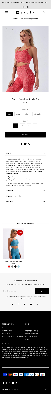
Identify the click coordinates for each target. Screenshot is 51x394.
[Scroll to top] (46, 389)
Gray (18, 114)
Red (9, 114)
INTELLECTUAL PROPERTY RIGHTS (12, 336)
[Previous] (6, 29)
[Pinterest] (24, 304)
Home (15, 19)
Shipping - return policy (13, 196)
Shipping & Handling (31, 330)
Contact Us (28, 328)
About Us (5, 328)
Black (27, 114)
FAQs (27, 339)
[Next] (12, 29)
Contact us (9, 201)
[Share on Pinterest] (29, 145)
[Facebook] (13, 304)
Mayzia (16, 389)
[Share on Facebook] (22, 145)
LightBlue (38, 114)
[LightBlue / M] (18, 266)
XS (22, 126)
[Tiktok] (37, 304)
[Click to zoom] (44, 29)
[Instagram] (18, 304)
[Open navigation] (7, 12)
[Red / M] (9, 266)
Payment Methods (31, 336)
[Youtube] (31, 304)
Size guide (9, 190)
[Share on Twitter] (25, 145)
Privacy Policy (6, 333)
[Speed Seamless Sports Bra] (13, 243)
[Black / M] (15, 266)
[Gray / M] (12, 266)
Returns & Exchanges (31, 333)
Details (8, 154)
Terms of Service (7, 330)
